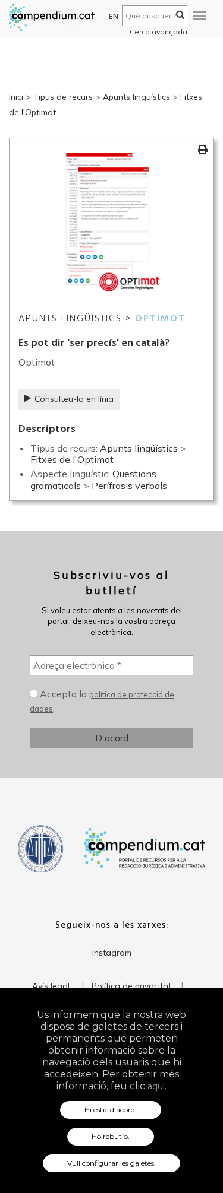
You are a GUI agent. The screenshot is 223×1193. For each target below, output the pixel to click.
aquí (156, 1086)
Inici (16, 96)
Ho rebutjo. (111, 1136)
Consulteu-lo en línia (74, 399)
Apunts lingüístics (136, 96)
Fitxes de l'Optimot (72, 459)
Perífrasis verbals (129, 485)
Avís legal (51, 986)
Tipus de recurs (63, 96)
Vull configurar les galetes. (111, 1163)
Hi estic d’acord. (110, 1109)
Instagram (111, 952)
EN (114, 17)
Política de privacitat (131, 986)
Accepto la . (102, 701)
